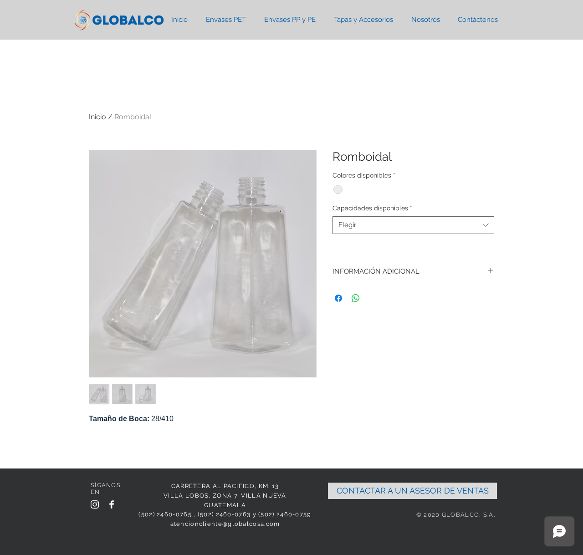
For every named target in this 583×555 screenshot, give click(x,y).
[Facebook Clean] (111, 504)
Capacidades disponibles (372, 208)
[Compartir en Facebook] (338, 298)
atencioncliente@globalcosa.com (225, 523)
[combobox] (413, 225)
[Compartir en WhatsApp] (355, 298)
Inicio (97, 116)
